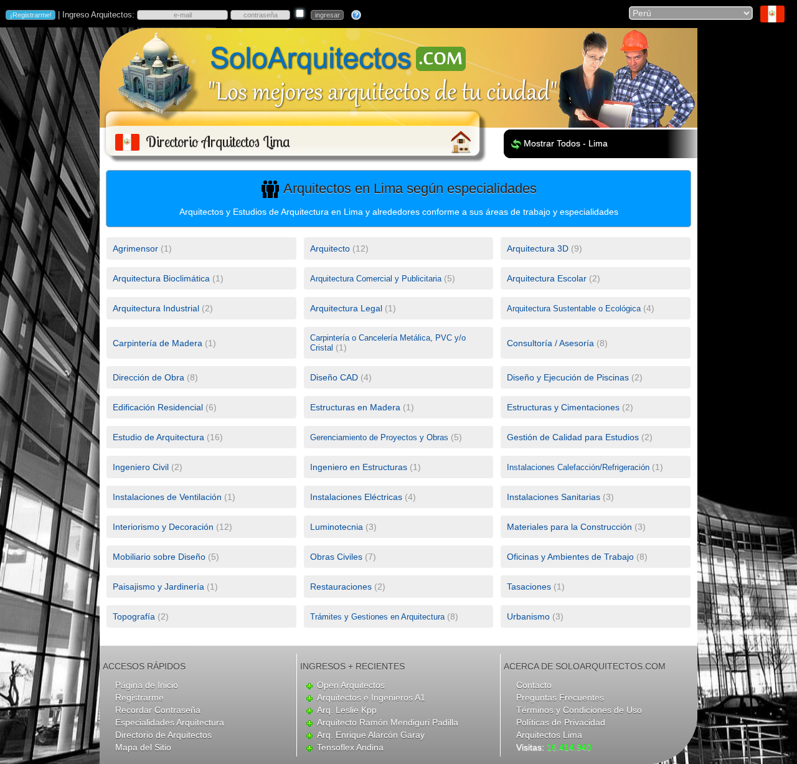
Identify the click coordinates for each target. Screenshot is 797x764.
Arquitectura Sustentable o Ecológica (574, 308)
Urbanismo (528, 616)
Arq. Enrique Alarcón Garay (371, 735)
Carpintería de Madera (157, 343)
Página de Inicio (146, 685)
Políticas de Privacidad (560, 722)
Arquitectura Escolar (547, 278)
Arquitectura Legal (346, 308)
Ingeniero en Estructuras (358, 467)
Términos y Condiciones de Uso (579, 710)
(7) (343, 557)
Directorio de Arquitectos (163, 735)
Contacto (534, 685)
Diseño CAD (334, 377)
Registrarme (139, 697)
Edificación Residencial (158, 407)
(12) (339, 248)
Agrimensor (135, 248)
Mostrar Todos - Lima (566, 143)
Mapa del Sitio (143, 747)
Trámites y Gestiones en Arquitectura (377, 616)
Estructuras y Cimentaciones (563, 407)
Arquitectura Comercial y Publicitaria (375, 278)
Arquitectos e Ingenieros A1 (371, 697)
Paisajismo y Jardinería (158, 587)
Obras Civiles (336, 557)
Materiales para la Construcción (569, 527)
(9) (544, 248)
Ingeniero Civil (141, 467)
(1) (142, 248)
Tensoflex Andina (350, 747)
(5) (382, 278)
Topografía (134, 616)
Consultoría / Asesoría (550, 343)
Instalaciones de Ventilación (167, 497)
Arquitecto (330, 248)
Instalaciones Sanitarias (553, 497)
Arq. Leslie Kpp (347, 710)
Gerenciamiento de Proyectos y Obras (379, 437)
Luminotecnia (336, 527)
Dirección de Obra (148, 377)
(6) (165, 407)
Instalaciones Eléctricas (356, 497)
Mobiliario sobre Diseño (159, 557)
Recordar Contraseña (157, 710)
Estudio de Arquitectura (158, 437)
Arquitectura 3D (537, 248)
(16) (168, 437)
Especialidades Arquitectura (169, 722)
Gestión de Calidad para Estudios (573, 437)
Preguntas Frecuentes (560, 697)
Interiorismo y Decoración (163, 527)
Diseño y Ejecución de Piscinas (568, 377)
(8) (557, 343)
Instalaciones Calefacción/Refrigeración (578, 467)
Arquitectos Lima (549, 735)
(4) (580, 308)
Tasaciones (529, 587)
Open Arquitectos (351, 685)
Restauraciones (341, 587)
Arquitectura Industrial (156, 308)
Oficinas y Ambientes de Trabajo (570, 557)
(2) (553, 278)
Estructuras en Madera (355, 407)
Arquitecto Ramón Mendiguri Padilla (387, 722)
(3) (560, 497)
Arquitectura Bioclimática (161, 278)
